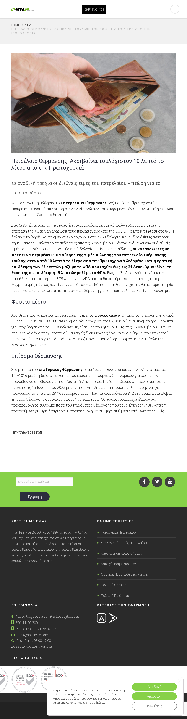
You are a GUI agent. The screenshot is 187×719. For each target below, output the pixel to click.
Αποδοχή (154, 687)
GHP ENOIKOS (94, 9)
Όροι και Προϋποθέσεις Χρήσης (124, 574)
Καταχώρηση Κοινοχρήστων (121, 553)
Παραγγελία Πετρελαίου (118, 532)
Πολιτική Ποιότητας (115, 595)
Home (15, 25)
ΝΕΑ (28, 25)
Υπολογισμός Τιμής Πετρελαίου (124, 543)
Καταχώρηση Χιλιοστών (118, 564)
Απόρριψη (154, 696)
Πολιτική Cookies (113, 585)
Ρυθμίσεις (154, 706)
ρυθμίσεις (98, 702)
